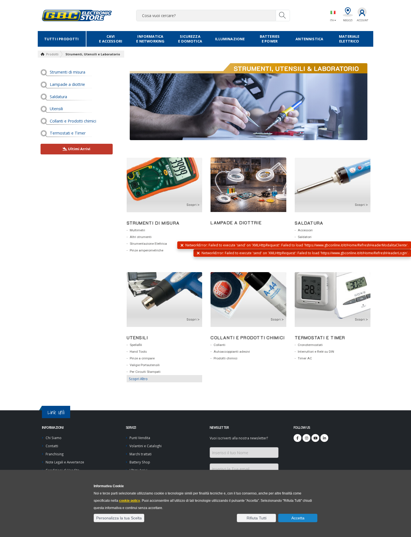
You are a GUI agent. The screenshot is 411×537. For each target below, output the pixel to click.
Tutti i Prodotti (61, 38)
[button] (119, 518)
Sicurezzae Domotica (190, 39)
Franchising (54, 454)
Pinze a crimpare (142, 358)
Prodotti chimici (225, 358)
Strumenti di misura (67, 72)
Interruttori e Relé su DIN (316, 352)
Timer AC (305, 358)
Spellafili (136, 345)
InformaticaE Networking (150, 39)
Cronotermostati (310, 345)
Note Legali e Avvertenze (65, 462)
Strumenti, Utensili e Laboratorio (92, 54)
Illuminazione (230, 38)
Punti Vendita (139, 437)
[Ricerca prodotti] (283, 15)
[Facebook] (297, 438)
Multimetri (137, 230)
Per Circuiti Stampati (145, 372)
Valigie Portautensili (145, 365)
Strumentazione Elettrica (148, 244)
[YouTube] (315, 438)
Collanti (219, 345)
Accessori (305, 230)
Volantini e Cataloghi (145, 446)
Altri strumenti (141, 237)
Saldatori (304, 237)
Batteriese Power (270, 39)
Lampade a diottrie (67, 84)
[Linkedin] (324, 438)
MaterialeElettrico (349, 39)
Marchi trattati (140, 454)
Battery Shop (139, 462)
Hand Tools (138, 352)
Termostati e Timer (68, 133)
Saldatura (58, 96)
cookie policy (129, 501)
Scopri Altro (138, 378)
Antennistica (309, 38)
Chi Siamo (54, 437)
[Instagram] (306, 438)
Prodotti (52, 54)
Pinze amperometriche (146, 250)
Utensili (56, 108)
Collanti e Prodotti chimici (73, 121)
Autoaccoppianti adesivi (232, 352)
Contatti (52, 446)
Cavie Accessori (110, 39)
